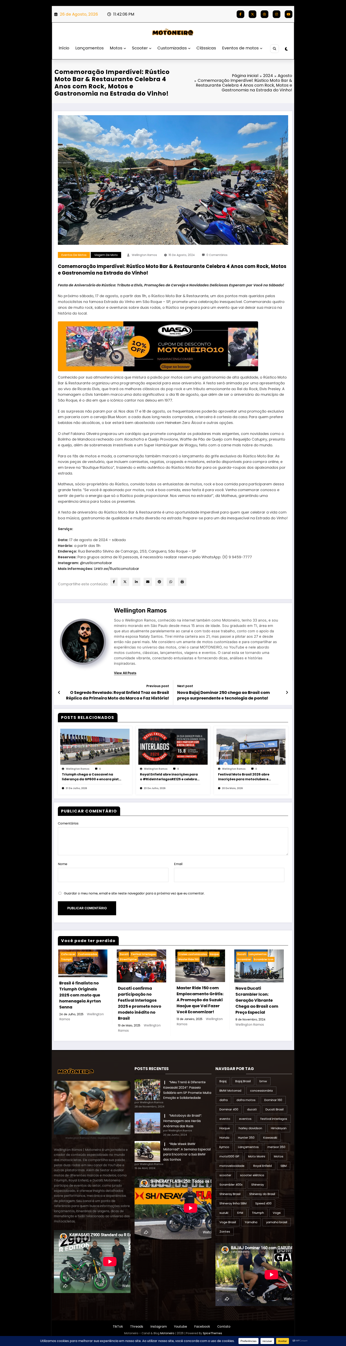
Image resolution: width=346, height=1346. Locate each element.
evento (224, 1119)
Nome (62, 864)
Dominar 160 (273, 1100)
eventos (245, 1119)
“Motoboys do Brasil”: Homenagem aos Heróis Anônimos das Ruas (182, 1120)
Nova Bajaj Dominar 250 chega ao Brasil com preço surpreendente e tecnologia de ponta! (223, 695)
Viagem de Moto (106, 255)
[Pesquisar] (274, 48)
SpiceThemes (212, 1333)
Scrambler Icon (264, 959)
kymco (224, 1147)
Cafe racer (68, 954)
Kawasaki (270, 1137)
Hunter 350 (246, 1137)
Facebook (202, 1326)
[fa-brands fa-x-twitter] (252, 14)
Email (178, 864)
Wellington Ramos (144, 255)
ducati (252, 1109)
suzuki (223, 1213)
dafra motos (245, 1100)
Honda (224, 1137)
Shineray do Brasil (262, 1194)
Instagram (158, 1326)
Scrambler (244, 959)
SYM (240, 1213)
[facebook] (114, 582)
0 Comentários (216, 255)
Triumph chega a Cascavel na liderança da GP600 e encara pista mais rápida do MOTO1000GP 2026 (91, 777)
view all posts (125, 673)
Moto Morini (256, 1156)
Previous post (157, 686)
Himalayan (279, 1128)
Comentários (68, 823)
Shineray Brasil (229, 1194)
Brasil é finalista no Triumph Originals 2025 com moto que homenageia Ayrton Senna (80, 995)
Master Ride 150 (188, 959)
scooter (225, 1175)
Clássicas (206, 48)
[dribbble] (265, 14)
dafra (223, 1100)
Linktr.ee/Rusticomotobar (116, 568)
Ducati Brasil (275, 1109)
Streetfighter (128, 959)
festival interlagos (273, 1119)
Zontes (224, 1231)
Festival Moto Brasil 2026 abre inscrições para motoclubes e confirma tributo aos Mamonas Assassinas (245, 777)
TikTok (118, 1326)
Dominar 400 (228, 1109)
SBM (284, 1166)
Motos (116, 48)
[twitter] (125, 582)
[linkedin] (136, 582)
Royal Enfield (262, 1166)
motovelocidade (231, 1166)
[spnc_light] (286, 49)
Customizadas (172, 48)
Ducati (124, 954)
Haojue (214, 954)
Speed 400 (263, 1203)
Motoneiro (167, 1333)
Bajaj (222, 1081)
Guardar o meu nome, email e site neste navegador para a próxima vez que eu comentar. (134, 893)
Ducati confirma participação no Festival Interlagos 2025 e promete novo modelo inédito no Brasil (139, 1003)
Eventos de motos (240, 48)
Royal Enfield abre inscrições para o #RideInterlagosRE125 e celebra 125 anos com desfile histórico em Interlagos (169, 777)
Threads (136, 1326)
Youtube (180, 1326)
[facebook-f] (240, 14)
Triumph (66, 959)
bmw (263, 1081)
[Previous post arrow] (59, 692)
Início (64, 48)
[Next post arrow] (287, 692)
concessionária (261, 1090)
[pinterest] (159, 582)
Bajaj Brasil (243, 1081)
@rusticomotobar (96, 562)
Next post (185, 686)
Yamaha (251, 1222)
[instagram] (277, 14)
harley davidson (250, 1128)
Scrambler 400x (230, 1184)
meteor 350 (276, 1147)
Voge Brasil (227, 1222)
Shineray (257, 1184)
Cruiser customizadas (192, 954)
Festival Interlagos (143, 954)
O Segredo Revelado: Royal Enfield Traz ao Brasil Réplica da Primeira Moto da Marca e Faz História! (117, 695)
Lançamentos (89, 48)
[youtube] (289, 14)
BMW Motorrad (230, 1090)
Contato (223, 1326)
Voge (277, 1213)
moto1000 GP (229, 1156)
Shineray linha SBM (232, 1203)
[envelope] (148, 582)
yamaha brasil (276, 1222)
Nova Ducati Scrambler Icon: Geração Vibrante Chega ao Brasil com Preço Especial (256, 1000)
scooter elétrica (252, 1175)
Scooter (140, 48)
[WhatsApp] (171, 582)
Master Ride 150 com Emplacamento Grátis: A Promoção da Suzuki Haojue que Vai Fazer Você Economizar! (200, 1000)
